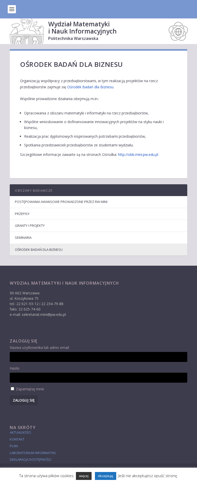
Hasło (14, 368)
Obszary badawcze (34, 190)
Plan (14, 446)
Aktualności (20, 432)
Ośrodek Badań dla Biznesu (90, 86)
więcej (83, 476)
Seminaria (23, 237)
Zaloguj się (24, 400)
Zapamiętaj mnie (30, 389)
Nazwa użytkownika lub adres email (39, 347)
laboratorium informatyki (33, 452)
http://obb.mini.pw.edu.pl (138, 154)
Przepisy (22, 213)
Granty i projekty (30, 225)
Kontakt (17, 439)
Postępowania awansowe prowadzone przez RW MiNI (61, 201)
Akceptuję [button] (105, 476)
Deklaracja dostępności (30, 459)
